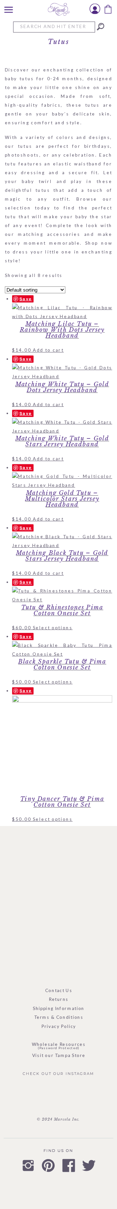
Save (26, 298)
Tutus (58, 42)
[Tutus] (100, 27)
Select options (52, 627)
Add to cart (48, 350)
